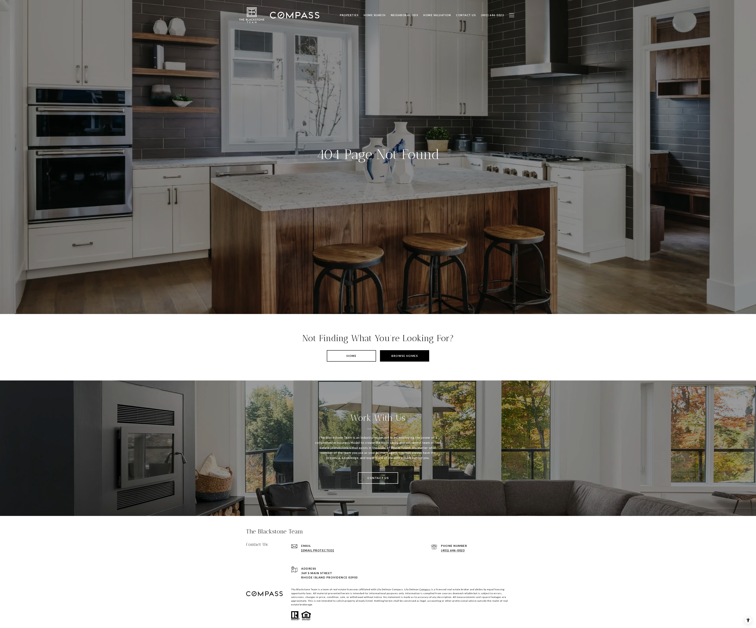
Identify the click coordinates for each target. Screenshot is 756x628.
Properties (349, 15)
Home (351, 355)
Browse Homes (404, 355)
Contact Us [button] (378, 478)
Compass (425, 589)
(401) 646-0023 (453, 550)
